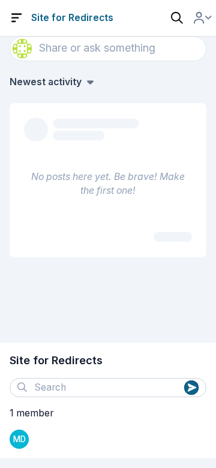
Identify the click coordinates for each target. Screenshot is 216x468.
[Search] (177, 18)
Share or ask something (97, 47)
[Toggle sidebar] (17, 18)
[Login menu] (202, 18)
